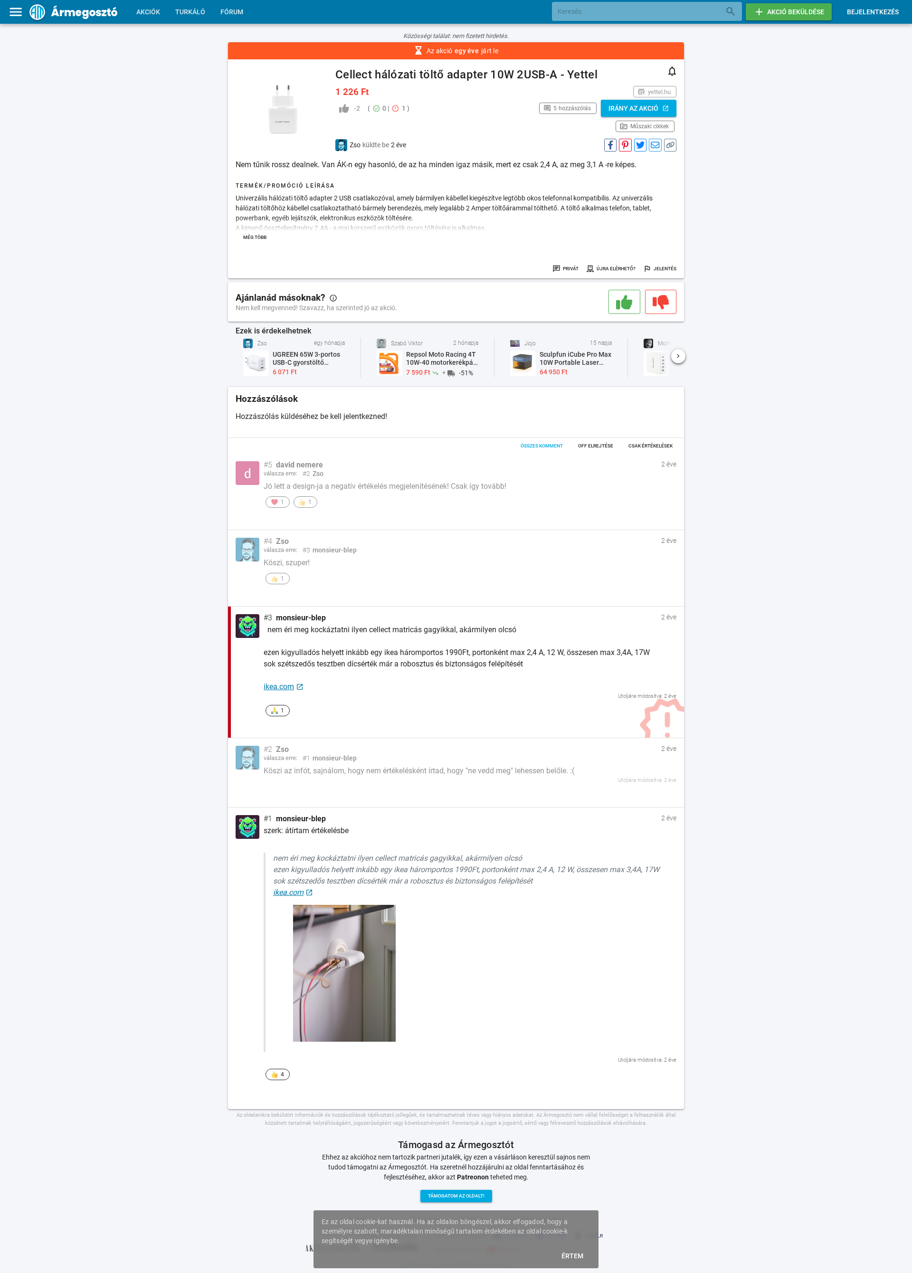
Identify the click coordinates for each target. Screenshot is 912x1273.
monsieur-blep (301, 618)
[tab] (148, 11)
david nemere (299, 465)
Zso (282, 541)
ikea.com (279, 686)
